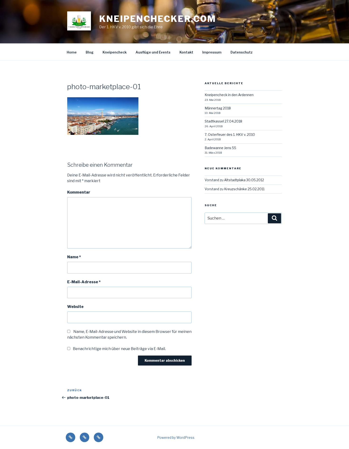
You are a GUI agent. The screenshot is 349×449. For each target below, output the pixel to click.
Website (75, 306)
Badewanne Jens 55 (220, 148)
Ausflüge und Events (153, 52)
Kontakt (186, 52)
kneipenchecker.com (157, 19)
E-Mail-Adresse (84, 282)
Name (74, 257)
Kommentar (78, 192)
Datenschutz (242, 52)
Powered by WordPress (175, 437)
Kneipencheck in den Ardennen (229, 95)
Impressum (212, 52)
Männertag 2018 (218, 108)
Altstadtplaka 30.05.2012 (244, 180)
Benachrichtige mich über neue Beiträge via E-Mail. (119, 349)
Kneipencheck (115, 52)
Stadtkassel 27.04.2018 (223, 121)
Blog (90, 52)
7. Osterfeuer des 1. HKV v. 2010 (230, 134)
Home (72, 52)
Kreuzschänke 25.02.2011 (244, 189)
